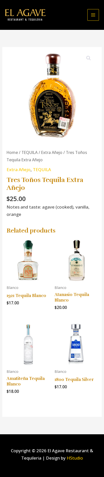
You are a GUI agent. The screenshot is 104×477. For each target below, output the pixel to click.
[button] (88, 58)
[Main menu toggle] (93, 15)
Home (12, 152)
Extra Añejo (51, 152)
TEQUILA (29, 152)
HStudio (75, 458)
